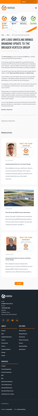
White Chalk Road (21, 409)
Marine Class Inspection (6, 381)
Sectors (22, 326)
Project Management (6, 369)
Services (4, 361)
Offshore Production (23, 340)
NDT (2, 378)
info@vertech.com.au (7, 303)
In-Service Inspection (6, 372)
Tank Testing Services (6, 384)
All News (19, 283)
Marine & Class (22, 330)
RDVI (2, 375)
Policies (3, 346)
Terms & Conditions (6, 349)
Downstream (22, 336)
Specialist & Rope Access (7, 390)
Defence (21, 343)
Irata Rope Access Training (7, 394)
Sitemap (3, 352)
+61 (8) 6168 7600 (5, 308)
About (3, 326)
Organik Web (9, 409)
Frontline (3, 366)
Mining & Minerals (23, 333)
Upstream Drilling (23, 346)
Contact (3, 355)
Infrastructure (22, 349)
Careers (3, 340)
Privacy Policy (4, 343)
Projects (3, 330)
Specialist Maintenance (6, 387)
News (2, 333)
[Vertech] (8, 8)
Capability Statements (6, 336)
